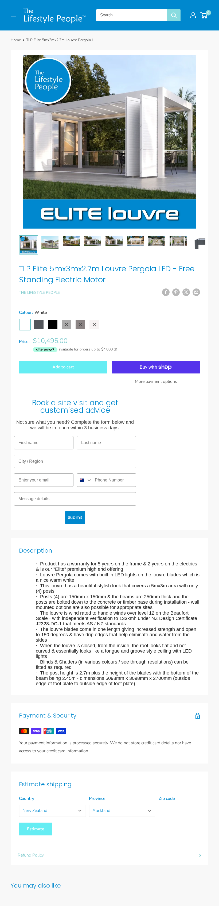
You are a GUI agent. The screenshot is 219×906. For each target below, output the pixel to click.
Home (16, 40)
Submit (75, 517)
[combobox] (84, 480)
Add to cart (63, 367)
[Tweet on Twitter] (186, 292)
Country (26, 798)
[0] (204, 15)
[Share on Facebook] (166, 292)
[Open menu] (13, 15)
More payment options (156, 381)
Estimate (35, 829)
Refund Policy (31, 855)
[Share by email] (196, 292)
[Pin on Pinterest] (176, 292)
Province (97, 798)
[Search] (174, 15)
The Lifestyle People (39, 292)
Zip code (167, 798)
